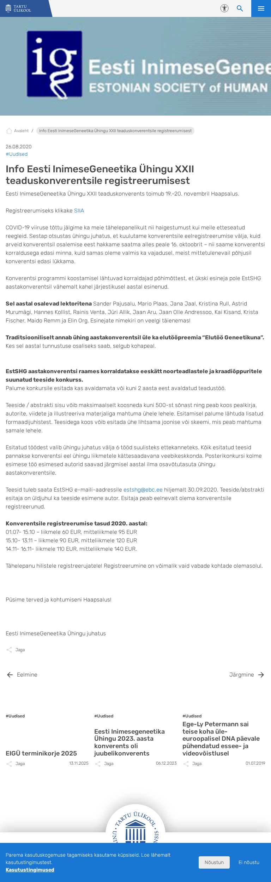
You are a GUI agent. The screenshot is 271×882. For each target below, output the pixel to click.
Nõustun (214, 862)
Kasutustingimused (30, 870)
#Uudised (17, 154)
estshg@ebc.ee (143, 489)
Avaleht (21, 130)
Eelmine (27, 674)
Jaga (20, 649)
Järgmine (241, 674)
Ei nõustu (249, 862)
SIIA (79, 210)
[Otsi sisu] (239, 8)
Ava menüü (261, 8)
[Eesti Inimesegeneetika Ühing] (18, 8)
